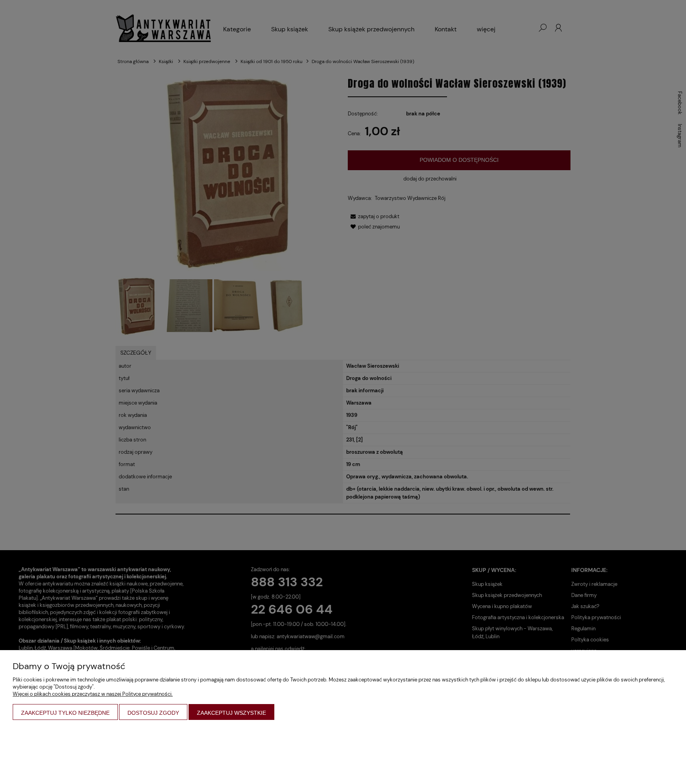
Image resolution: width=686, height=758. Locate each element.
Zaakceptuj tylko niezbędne (65, 713)
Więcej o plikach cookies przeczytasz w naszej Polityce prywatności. (93, 694)
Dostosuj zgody (153, 713)
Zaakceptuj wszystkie (231, 713)
